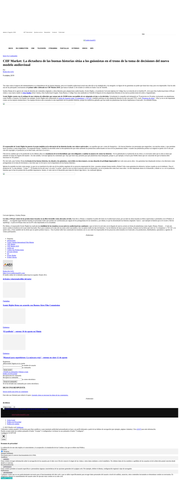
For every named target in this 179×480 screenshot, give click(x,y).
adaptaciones (11, 240)
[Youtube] (152, 31)
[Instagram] (145, 31)
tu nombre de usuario (29, 365)
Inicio (5, 56)
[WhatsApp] (21, 79)
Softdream (20, 427)
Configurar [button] (4, 433)
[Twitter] (150, 31)
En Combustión (12, 56)
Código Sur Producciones (15, 250)
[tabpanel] (89, 455)
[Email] (36, 79)
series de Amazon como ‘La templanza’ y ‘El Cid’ (75, 98)
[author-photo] (8, 269)
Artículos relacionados (12, 279)
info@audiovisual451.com (20, 414)
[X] (13, 79)
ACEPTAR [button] (12, 433)
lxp (8, 253)
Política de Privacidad (10, 374)
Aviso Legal (11, 420)
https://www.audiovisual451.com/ (14, 273)
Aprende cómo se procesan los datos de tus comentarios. (49, 395)
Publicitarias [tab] (5, 470)
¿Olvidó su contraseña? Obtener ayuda (15, 372)
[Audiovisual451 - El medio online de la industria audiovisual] (89, 41)
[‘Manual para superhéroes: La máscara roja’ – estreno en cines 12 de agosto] (14, 351)
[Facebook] (143, 31)
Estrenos (6, 327)
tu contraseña (26, 367)
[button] (173, 48)
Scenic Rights (11, 255)
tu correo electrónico (28, 379)
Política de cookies (13, 424)
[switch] (2, 459)
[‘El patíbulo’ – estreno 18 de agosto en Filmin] (14, 325)
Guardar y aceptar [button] (7, 478)
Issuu (143, 33)
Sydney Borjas (12, 257)
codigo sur (10, 248)
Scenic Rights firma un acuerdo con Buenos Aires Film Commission (31, 305)
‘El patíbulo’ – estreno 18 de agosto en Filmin (22, 331)
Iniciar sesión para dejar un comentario (15, 391)
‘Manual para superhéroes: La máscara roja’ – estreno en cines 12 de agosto (35, 357)
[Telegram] (43, 79)
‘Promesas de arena (147, 98)
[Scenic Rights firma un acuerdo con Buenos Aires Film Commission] (14, 299)
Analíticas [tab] (4, 457)
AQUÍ (139, 429)
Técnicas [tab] (4, 449)
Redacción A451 (8, 72)
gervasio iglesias (12, 252)
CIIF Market (11, 244)
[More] (51, 79)
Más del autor (26, 279)
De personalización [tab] (7, 465)
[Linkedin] (147, 31)
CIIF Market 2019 (13, 246)
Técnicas (6, 451)
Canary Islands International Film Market (20, 242)
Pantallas (6, 301)
